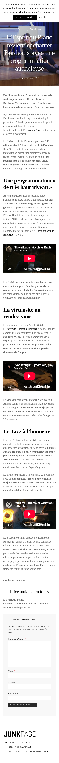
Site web (13, 693)
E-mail (13, 682)
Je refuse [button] (31, 17)
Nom (11, 671)
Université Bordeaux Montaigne (22, 328)
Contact (27, 742)
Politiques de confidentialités (28, 751)
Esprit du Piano (33, 130)
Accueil (10, 742)
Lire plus (42, 17)
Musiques (35, 29)
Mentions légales (20, 747)
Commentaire (16, 638)
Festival (22, 29)
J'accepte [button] (19, 17)
